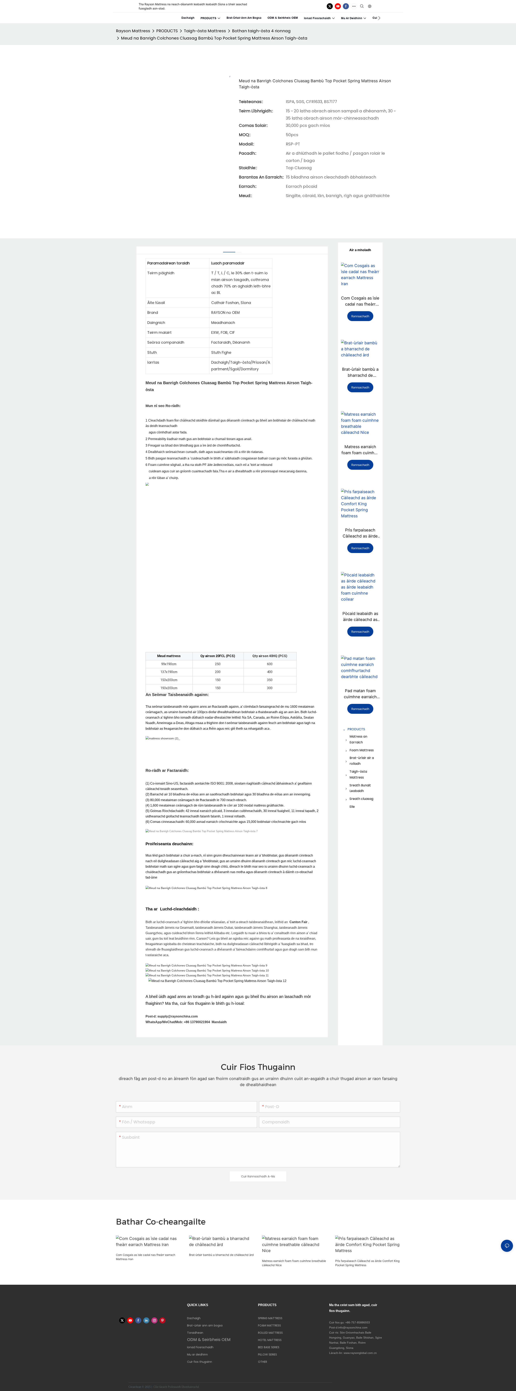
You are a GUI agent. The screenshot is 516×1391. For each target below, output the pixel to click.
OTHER (262, 1362)
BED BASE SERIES (268, 1347)
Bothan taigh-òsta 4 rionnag (261, 31)
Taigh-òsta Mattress (205, 31)
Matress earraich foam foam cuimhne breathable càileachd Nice (360, 450)
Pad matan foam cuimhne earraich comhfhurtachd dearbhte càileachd (360, 694)
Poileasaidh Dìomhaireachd (184, 1386)
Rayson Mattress (133, 31)
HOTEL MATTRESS (270, 1340)
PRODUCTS (167, 31)
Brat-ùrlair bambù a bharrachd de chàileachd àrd (360, 372)
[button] (379, 18)
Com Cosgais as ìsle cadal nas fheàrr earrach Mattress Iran (360, 301)
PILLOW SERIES (267, 1354)
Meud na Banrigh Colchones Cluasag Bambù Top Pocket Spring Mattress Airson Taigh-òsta (214, 38)
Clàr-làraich (160, 1386)
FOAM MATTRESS (269, 1325)
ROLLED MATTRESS (270, 1333)
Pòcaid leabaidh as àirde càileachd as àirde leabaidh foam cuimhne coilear (360, 617)
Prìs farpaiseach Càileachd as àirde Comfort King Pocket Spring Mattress (360, 533)
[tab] (229, 250)
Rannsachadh (360, 316)
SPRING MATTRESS (270, 1318)
